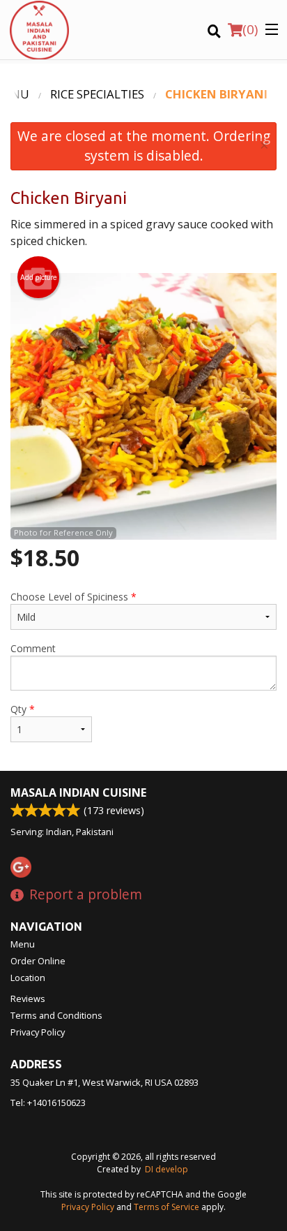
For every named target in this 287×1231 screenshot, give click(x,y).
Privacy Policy (37, 1032)
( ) (250, 29)
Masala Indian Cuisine (78, 792)
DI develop (166, 1169)
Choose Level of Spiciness (73, 596)
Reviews (27, 998)
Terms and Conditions (56, 1015)
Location (27, 977)
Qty (22, 709)
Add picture (38, 277)
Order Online (37, 960)
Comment (33, 648)
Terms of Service (166, 1207)
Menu (22, 944)
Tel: (48, 1102)
